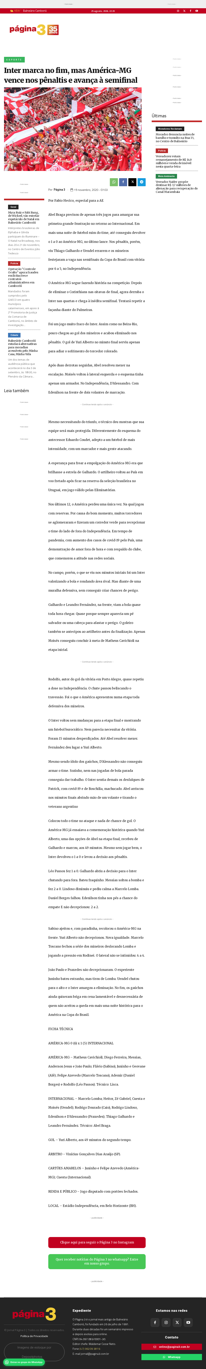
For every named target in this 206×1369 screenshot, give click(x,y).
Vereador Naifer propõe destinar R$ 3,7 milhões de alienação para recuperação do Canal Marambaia (177, 187)
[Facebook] (190, 11)
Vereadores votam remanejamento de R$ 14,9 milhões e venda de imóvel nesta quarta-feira (174, 161)
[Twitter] (184, 11)
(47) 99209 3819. (90, 1349)
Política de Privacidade (34, 1336)
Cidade (14, 335)
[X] (132, 182)
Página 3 (59, 189)
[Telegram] (142, 182)
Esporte (14, 60)
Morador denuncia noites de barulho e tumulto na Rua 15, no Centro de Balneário (175, 138)
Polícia (14, 263)
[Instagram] (178, 11)
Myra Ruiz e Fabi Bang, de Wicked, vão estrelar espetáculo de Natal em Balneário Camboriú (23, 217)
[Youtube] (197, 11)
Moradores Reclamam (170, 129)
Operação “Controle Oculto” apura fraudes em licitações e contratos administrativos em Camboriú (23, 277)
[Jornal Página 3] (34, 29)
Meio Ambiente (166, 176)
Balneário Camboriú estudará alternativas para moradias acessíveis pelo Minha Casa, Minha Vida (23, 347)
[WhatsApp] (114, 182)
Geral (13, 207)
